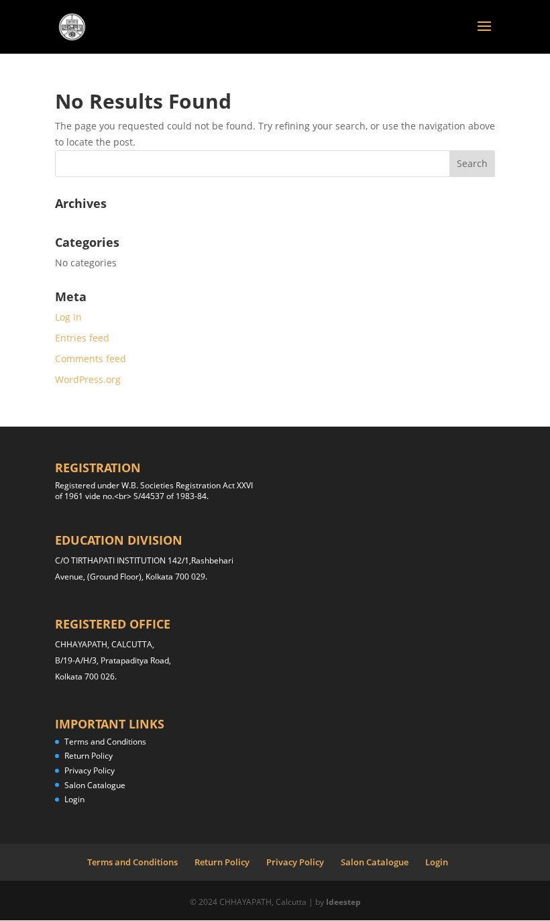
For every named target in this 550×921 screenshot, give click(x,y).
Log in (68, 317)
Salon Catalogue (94, 785)
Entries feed (82, 337)
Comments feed (90, 358)
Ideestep (343, 902)
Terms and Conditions (105, 741)
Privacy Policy (89, 770)
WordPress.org (88, 379)
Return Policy (88, 755)
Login (74, 799)
